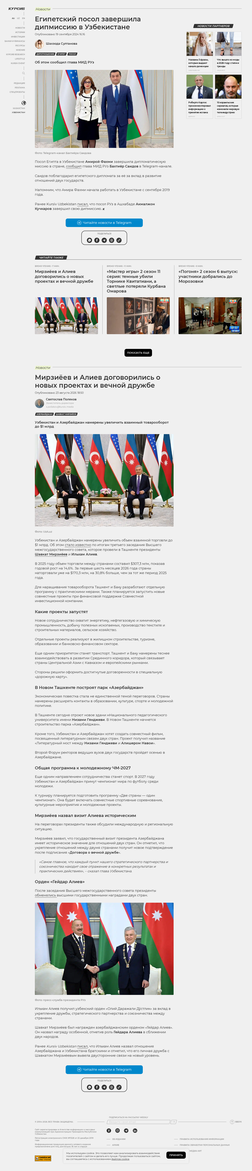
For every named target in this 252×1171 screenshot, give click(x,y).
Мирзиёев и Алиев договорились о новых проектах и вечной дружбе (64, 276)
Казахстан (19, 108)
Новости (20, 28)
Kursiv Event (18, 63)
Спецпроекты (17, 92)
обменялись (46, 895)
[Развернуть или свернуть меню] (23, 73)
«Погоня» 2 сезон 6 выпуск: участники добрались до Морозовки (208, 276)
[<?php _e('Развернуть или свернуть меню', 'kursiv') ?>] (24, 103)
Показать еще (138, 352)
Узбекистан (18, 112)
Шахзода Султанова (61, 43)
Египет (61, 54)
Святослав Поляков (61, 399)
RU (13, 18)
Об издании (118, 1139)
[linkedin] (135, 1130)
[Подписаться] (173, 1122)
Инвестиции (18, 37)
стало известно (78, 545)
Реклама (20, 87)
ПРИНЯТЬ (176, 1155)
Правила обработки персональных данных (205, 1145)
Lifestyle (20, 59)
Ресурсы (20, 45)
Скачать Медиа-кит (191, 1151)
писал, (82, 204)
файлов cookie (120, 1159)
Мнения (20, 50)
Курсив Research (15, 54)
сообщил (74, 166)
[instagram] (117, 1130)
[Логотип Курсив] (16, 8)
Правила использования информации (202, 1139)
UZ (18, 18)
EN (23, 18)
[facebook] (109, 1130)
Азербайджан (44, 414)
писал (82, 1046)
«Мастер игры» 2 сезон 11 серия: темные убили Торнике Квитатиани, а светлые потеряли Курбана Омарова (136, 281)
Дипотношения (45, 54)
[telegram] (126, 1130)
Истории (20, 32)
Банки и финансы (15, 41)
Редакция (19, 83)
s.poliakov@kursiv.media (59, 406)
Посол (72, 54)
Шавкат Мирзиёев (66, 414)
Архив (115, 1145)
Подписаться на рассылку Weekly (128, 1117)
